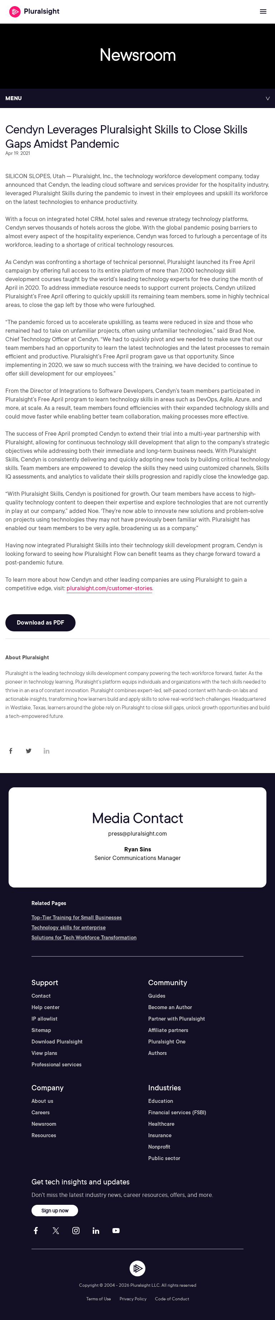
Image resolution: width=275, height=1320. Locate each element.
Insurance (160, 1135)
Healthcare (161, 1124)
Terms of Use (98, 1299)
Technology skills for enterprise (69, 927)
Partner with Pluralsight (176, 1019)
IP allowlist (45, 1019)
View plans (44, 1053)
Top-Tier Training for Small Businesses (77, 917)
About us (42, 1101)
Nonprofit (159, 1147)
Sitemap (41, 1030)
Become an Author (170, 1007)
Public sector (164, 1158)
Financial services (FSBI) (177, 1112)
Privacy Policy (133, 1299)
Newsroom (44, 1124)
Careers (41, 1112)
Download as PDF (40, 622)
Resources (44, 1135)
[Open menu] (263, 12)
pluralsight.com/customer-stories (109, 588)
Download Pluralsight (57, 1042)
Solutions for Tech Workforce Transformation (84, 937)
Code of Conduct (172, 1299)
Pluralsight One (166, 1042)
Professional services (57, 1064)
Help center (45, 1007)
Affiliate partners (168, 1030)
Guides (156, 996)
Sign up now (55, 1210)
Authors (157, 1053)
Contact (41, 996)
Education (160, 1101)
